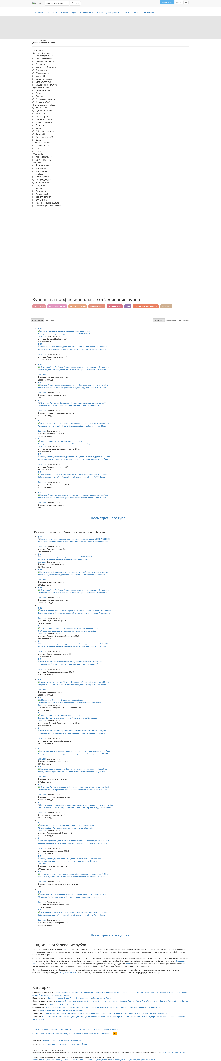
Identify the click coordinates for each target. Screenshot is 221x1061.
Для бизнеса (136, 1016)
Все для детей (69, 1016)
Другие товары (164, 1013)
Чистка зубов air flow (57, 306)
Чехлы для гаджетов (131, 1013)
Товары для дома (92, 1013)
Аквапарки (60, 1001)
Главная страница (40, 1029)
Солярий (135, 992)
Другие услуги (38, 1019)
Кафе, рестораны (55, 998)
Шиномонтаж (45, 1010)
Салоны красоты (76, 992)
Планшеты (117, 1013)
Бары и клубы (99, 998)
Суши (66, 998)
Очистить (46, 53)
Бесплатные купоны (64, 1033)
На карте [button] (50, 320)
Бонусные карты (104, 1033)
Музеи (138, 1001)
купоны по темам (71, 1060)
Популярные (52, 12)
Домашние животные (100, 1016)
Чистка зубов (39, 306)
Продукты (153, 1013)
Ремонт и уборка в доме (152, 1016)
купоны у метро (101, 1060)
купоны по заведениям (117, 1060)
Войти (178, 2)
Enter (128, 306)
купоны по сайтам (86, 1060)
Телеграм (62, 1044)
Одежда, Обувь (59, 1013)
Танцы (93, 1007)
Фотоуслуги (46, 1016)
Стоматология (45, 995)
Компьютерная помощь (120, 1016)
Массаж (154, 992)
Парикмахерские (61, 992)
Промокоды (47, 1013)
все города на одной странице (51, 1060)
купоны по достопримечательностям (142, 1060)
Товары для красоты (75, 1013)
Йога (66, 1004)
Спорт (71, 1004)
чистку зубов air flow (67, 972)
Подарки (144, 1013)
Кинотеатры (92, 1001)
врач (128, 963)
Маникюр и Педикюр (112, 992)
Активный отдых (174, 1001)
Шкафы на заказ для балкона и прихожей (100, 1029)
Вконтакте (52, 1044)
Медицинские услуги (60, 995)
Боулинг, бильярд (119, 1001)
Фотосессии (57, 1016)
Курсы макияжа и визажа (79, 1007)
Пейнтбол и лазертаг (150, 1001)
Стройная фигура (166, 992)
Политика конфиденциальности (173, 1052)
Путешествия (85, 12)
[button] (186, 2)
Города (35, 1060)
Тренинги (142, 1007)
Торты (108, 998)
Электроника (106, 1013)
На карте (150, 12)
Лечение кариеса (97, 306)
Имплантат (166, 306)
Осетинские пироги (84, 998)
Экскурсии (81, 1001)
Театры (131, 1001)
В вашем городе (68, 12)
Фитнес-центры (56, 1004)
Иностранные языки (128, 1007)
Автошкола (101, 1007)
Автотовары (78, 1010)
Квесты (185, 1001)
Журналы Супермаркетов (85, 1033)
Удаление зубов (114, 306)
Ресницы (99, 992)
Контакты (136, 12)
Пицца (72, 998)
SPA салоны (145, 992)
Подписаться (167, 2)
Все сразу (36, 53)
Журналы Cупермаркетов (107, 12)
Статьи (126, 12)
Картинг (163, 1001)
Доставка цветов (83, 1016)
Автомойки (67, 1010)
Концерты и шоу (104, 1001)
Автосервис (57, 1010)
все (52, 55)
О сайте (78, 1029)
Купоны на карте (56, 1029)
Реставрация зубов (78, 306)
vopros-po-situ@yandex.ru (70, 1040)
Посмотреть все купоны (110, 517)
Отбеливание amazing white (145, 306)
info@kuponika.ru (50, 1040)
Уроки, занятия (113, 1007)
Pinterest (85, 1044)
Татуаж (177, 992)
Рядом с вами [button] (184, 320)
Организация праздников (174, 1016)
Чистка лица (89, 992)
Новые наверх (171, 320)
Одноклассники (74, 1044)
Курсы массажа (61, 1007)
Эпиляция (126, 992)
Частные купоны (47, 1033)
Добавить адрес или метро (43, 42)
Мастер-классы (153, 1007)
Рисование (49, 1007)
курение (66, 949)
